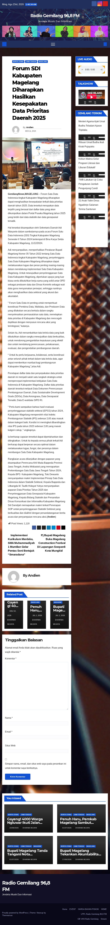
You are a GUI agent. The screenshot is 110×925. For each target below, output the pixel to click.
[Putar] (82, 101)
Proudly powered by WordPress (15, 913)
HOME (104, 909)
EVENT (72, 909)
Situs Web (10, 745)
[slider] (101, 137)
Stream (104, 919)
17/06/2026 (67, 859)
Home (64, 909)
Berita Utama (18, 61)
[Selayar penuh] (102, 101)
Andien (30, 127)
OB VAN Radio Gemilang (88, 919)
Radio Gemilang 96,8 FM (55, 15)
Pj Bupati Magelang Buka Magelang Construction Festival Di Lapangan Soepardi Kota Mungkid (51, 543)
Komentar (10, 658)
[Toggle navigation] (53, 44)
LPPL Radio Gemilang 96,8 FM (94, 914)
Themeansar (7, 915)
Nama (9, 718)
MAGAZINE (58, 602)
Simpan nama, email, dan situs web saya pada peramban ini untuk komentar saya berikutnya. (35, 766)
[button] (100, 44)
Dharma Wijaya (11, 622)
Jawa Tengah (31, 61)
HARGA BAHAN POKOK (88, 909)
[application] (91, 97)
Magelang (43, 61)
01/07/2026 (67, 828)
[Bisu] (99, 101)
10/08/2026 (14, 828)
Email (8, 732)
